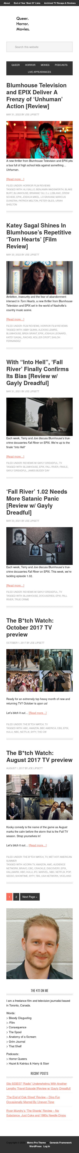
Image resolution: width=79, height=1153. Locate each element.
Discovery (53, 868)
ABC (25, 728)
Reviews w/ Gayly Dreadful (40, 462)
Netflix (25, 731)
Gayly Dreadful (16, 470)
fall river (51, 466)
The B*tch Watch (33, 724)
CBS (59, 728)
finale (64, 466)
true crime (22, 599)
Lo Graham (47, 196)
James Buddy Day (38, 470)
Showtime (21, 875)
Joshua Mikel (31, 196)
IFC (36, 871)
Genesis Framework (61, 1142)
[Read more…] (15, 179)
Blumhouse (21, 193)
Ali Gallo (29, 189)
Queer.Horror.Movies (39, 24)
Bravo (23, 868)
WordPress (35, 1146)
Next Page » (29, 897)
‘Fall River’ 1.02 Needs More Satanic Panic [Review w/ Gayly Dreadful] (36, 501)
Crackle (39, 868)
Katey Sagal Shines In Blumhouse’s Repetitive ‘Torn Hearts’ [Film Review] (38, 235)
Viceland (65, 875)
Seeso (10, 875)
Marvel (43, 871)
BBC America (48, 728)
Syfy (33, 731)
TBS (38, 875)
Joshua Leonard (55, 333)
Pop (68, 871)
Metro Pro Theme (36, 1142)
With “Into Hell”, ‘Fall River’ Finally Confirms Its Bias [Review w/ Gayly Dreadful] (37, 372)
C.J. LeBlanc (53, 193)
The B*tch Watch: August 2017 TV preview (39, 756)
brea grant (29, 333)
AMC (49, 864)
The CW (41, 731)
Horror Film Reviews (36, 185)
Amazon (34, 728)
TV (60, 462)
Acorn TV (29, 864)
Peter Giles (46, 200)
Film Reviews (31, 325)
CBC (30, 868)
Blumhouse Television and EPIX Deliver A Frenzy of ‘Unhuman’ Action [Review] (36, 95)
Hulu (9, 731)
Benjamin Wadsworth (50, 189)
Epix (18, 196)
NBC (16, 731)
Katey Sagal (14, 337)
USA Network (49, 875)
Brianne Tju (37, 193)
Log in (46, 1146)
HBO (22, 871)
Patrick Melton (28, 200)
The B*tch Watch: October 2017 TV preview (30, 627)
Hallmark (12, 871)
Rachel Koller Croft (36, 337)
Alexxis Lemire (47, 329)
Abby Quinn (30, 329)
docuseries (46, 595)
